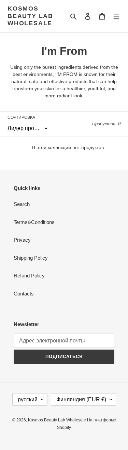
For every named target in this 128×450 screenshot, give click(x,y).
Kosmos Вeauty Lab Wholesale (30, 16)
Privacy (22, 240)
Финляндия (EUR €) (81, 399)
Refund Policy (29, 275)
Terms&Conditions (34, 222)
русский (28, 399)
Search (22, 204)
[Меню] (116, 16)
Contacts (24, 293)
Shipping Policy (31, 258)
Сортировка (21, 117)
